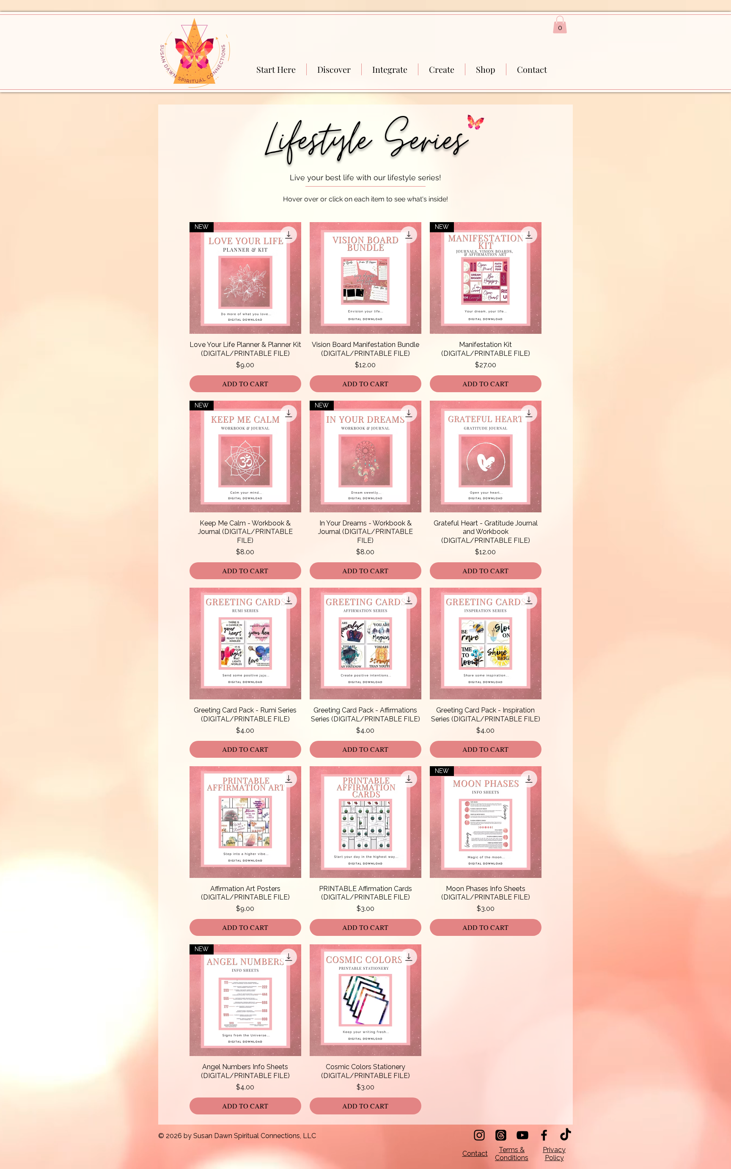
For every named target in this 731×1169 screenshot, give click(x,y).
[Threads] (501, 1135)
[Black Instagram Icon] (479, 1135)
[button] (559, 24)
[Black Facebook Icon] (544, 1135)
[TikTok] (565, 1135)
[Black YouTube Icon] (522, 1135)
